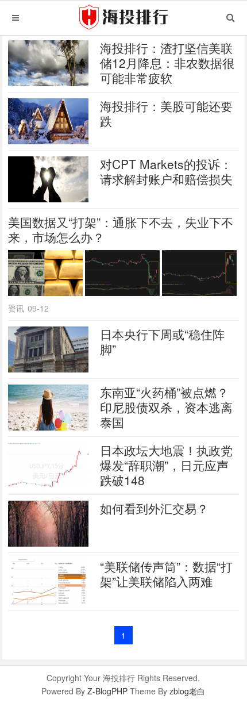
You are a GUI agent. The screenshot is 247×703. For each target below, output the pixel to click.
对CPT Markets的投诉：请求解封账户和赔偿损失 (166, 171)
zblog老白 (187, 691)
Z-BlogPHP (107, 691)
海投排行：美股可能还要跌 (166, 113)
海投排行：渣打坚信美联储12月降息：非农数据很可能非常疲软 (167, 62)
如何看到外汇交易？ (154, 508)
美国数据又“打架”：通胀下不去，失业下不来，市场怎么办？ (120, 229)
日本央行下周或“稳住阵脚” (162, 341)
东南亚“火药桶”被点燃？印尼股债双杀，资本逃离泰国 (166, 407)
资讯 (16, 308)
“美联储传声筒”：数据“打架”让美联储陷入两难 (166, 574)
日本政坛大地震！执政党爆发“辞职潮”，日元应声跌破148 (166, 465)
